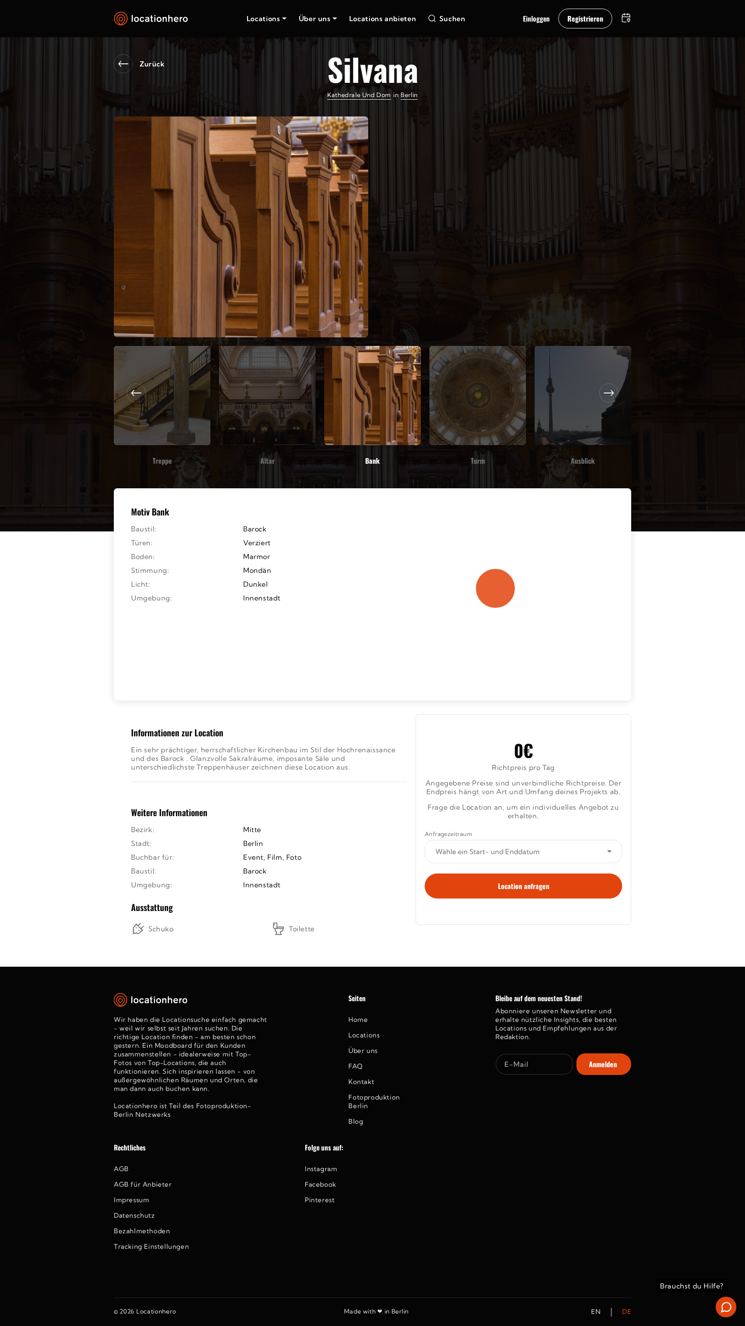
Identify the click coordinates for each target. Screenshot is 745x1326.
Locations (363, 1035)
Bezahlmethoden (142, 1231)
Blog (355, 1121)
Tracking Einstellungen (151, 1246)
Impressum (131, 1200)
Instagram (321, 1169)
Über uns (363, 1050)
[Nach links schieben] (136, 392)
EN (596, 1312)
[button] (266, 18)
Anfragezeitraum (448, 833)
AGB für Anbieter (143, 1184)
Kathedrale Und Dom (359, 95)
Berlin (409, 95)
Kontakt (361, 1082)
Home (358, 1019)
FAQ (355, 1066)
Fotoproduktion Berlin (374, 1101)
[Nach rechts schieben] (608, 392)
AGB (121, 1169)
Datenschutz (134, 1215)
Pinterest (320, 1200)
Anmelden (603, 1064)
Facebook (320, 1184)
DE (626, 1312)
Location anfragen (523, 886)
